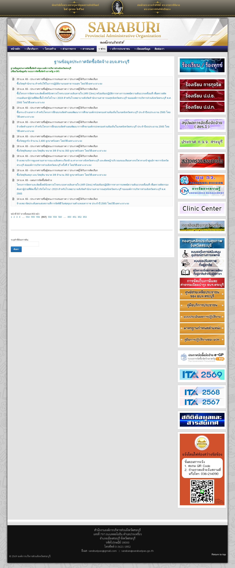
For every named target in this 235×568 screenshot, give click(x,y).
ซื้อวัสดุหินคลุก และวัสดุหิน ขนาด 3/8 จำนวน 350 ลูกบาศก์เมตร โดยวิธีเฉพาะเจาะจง (61, 150)
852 (80, 217)
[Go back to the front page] (117, 32)
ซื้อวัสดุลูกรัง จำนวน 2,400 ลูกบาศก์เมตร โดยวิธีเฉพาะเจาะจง (49, 140)
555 (33, 217)
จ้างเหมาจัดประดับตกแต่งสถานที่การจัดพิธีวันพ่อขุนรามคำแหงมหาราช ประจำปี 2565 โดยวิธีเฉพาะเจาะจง (73, 203)
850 (69, 217)
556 (38, 217)
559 (55, 217)
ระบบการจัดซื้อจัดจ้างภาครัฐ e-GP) (43, 71)
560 (60, 217)
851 (74, 217)
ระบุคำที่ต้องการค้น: (20, 240)
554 (28, 217)
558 (50, 217)
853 (85, 217)
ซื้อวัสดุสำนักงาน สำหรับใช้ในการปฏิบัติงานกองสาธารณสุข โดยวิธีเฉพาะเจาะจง (59, 83)
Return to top (219, 554)
